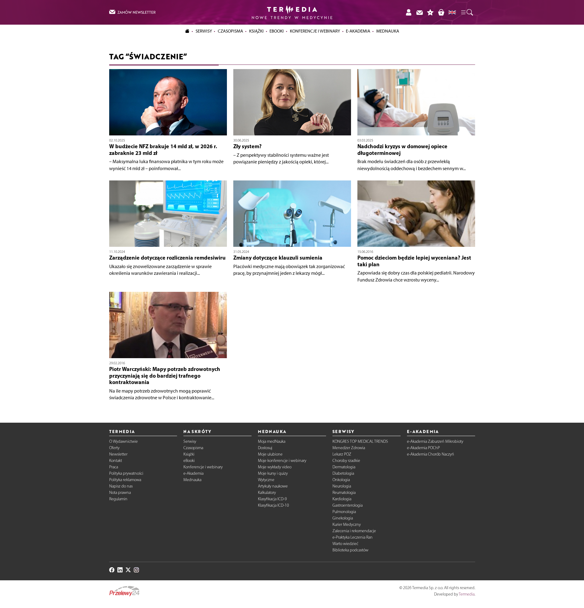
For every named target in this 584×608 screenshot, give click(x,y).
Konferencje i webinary (203, 467)
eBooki (276, 31)
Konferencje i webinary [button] (315, 31)
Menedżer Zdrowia (348, 447)
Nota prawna (120, 492)
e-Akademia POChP (423, 447)
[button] (466, 12)
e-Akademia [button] (358, 31)
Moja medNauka (271, 441)
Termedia (466, 594)
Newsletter (118, 454)
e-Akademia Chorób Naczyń (430, 454)
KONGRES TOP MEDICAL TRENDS (360, 441)
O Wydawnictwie (123, 441)
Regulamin (118, 498)
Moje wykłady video (274, 467)
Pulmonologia (344, 511)
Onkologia (341, 479)
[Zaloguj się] (408, 12)
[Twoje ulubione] (430, 12)
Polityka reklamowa (125, 479)
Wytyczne (266, 479)
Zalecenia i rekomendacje (354, 530)
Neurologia (341, 486)
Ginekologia (342, 518)
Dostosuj (265, 447)
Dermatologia (343, 467)
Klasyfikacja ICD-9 (272, 498)
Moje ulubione (270, 454)
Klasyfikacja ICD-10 (273, 505)
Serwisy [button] (204, 31)
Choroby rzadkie (346, 460)
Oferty (114, 447)
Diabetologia (343, 473)
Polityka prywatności (126, 473)
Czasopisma (193, 447)
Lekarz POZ (341, 454)
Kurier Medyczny (346, 524)
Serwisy (189, 441)
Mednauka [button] (387, 31)
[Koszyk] (441, 12)
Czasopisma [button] (230, 31)
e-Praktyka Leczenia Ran (352, 537)
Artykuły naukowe (273, 486)
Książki (256, 31)
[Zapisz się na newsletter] (419, 12)
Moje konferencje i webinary (282, 460)
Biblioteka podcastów (350, 550)
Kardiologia (341, 498)
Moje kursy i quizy (273, 473)
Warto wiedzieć (345, 543)
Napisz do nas (121, 486)
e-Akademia (193, 473)
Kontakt (115, 460)
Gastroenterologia (347, 505)
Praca (113, 467)
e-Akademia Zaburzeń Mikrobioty (435, 441)
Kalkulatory (267, 492)
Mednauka (192, 479)
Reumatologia (344, 492)
